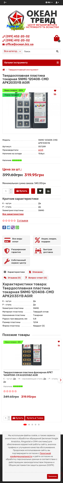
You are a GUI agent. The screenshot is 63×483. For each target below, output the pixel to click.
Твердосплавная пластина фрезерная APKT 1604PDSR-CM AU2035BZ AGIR (28, 374)
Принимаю (52, 476)
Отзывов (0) (14, 278)
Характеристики (16, 272)
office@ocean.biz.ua (19, 44)
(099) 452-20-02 (17, 36)
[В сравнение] (55, 94)
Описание (37, 272)
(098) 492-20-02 (17, 40)
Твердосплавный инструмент (23, 69)
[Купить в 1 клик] (33, 191)
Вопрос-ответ (37, 278)
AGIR (40, 150)
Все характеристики (13, 214)
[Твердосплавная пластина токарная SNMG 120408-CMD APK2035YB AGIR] (31, 110)
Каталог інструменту (16, 62)
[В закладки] (55, 90)
